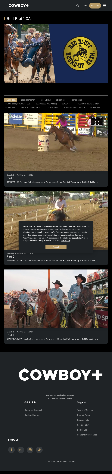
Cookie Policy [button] (77, 238)
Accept (56, 247)
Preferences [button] (65, 241)
